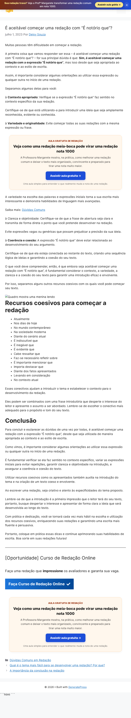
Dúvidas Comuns (33, 210)
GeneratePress (77, 687)
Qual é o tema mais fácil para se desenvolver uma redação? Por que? (57, 665)
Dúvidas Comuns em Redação (30, 660)
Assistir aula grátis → (109, 4)
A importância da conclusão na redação (37, 670)
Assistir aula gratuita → (65, 175)
